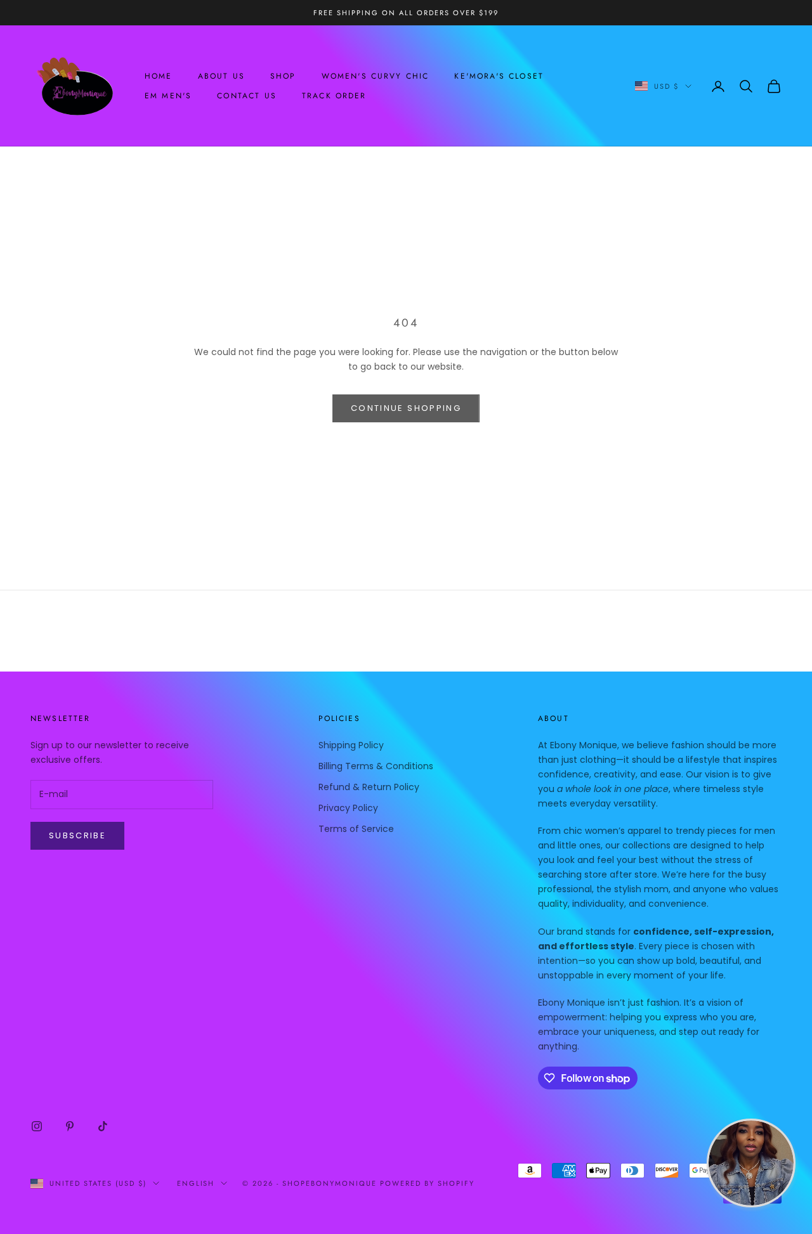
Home (159, 76)
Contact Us (247, 95)
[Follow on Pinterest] (69, 1126)
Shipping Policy (351, 745)
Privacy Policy (348, 808)
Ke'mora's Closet (499, 76)
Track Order (334, 95)
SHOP (283, 76)
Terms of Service (356, 828)
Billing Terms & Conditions (375, 766)
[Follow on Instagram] (36, 1126)
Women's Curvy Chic (375, 76)
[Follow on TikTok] (102, 1126)
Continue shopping (406, 408)
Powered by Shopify (427, 1183)
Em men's (168, 95)
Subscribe (77, 835)
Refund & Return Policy (368, 787)
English (196, 1183)
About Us (221, 76)
